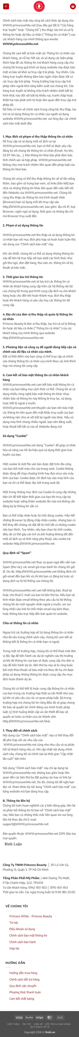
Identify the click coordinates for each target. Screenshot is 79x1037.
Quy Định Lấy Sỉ (40, 1026)
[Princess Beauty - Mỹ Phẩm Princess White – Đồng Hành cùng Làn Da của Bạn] (39, 6)
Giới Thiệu (13, 1024)
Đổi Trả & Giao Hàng (58, 1024)
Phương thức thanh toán (25, 992)
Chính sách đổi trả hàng (24, 979)
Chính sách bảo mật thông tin (28, 935)
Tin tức (13, 922)
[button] (6, 6)
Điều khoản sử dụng (22, 929)
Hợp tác (14, 948)
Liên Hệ (38, 1024)
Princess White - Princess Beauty (30, 916)
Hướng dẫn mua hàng (23, 973)
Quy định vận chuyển (22, 986)
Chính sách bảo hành (22, 942)
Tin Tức (26, 1024)
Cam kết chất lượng (21, 998)
